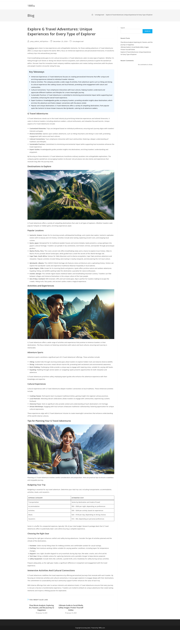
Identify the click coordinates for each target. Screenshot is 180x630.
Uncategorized (78, 41)
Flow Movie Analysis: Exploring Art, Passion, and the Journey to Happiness (41, 607)
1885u (31, 5)
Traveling (31, 48)
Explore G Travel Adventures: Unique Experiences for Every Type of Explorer (129, 15)
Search (123, 28)
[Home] (92, 15)
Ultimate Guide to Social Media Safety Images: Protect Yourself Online (70, 607)
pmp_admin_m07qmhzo (39, 41)
